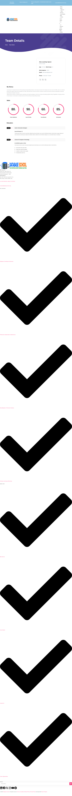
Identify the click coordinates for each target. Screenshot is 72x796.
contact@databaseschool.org (60, 2)
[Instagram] (10, 788)
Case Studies (62, 14)
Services (61, 12)
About (61, 8)
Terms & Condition (20, 791)
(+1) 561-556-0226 (3, 181)
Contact (61, 32)
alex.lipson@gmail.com (47, 72)
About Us (62, 9)
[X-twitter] (7, 788)
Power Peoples (44, 791)
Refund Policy (27, 791)
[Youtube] (12, 788)
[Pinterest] (15, 788)
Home (61, 6)
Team (62, 11)
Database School (6, 791)
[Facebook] (4, 788)
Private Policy (33, 791)
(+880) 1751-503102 (11, 181)
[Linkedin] (1, 788)
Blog (61, 15)
